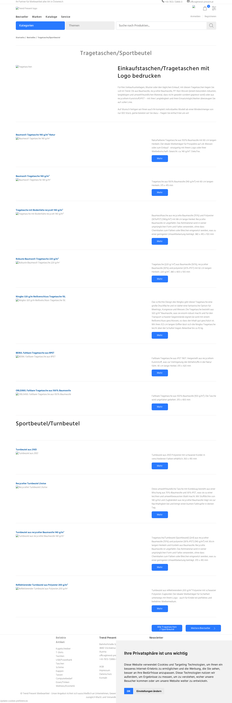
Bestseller (22, 17)
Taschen (60, 664)
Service (65, 17)
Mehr (160, 159)
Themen (74, 25)
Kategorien (26, 25)
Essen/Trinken (62, 682)
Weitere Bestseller (202, 628)
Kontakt (103, 678)
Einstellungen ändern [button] (149, 691)
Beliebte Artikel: (61, 640)
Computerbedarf (64, 679)
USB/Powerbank (64, 660)
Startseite (20, 37)
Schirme (60, 667)
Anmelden (195, 16)
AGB (101, 667)
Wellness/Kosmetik (65, 686)
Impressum (104, 670)
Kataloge (51, 17)
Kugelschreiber (63, 649)
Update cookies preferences (14, 701)
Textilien (60, 656)
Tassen (59, 675)
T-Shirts (59, 652)
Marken (37, 17)
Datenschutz (105, 674)
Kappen (60, 671)
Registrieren (210, 16)
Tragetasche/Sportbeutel (49, 37)
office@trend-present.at (111, 656)
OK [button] (128, 691)
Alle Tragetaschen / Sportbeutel (167, 628)
